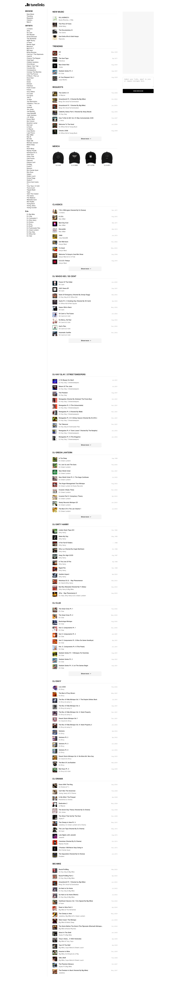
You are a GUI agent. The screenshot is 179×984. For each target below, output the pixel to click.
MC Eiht (29, 139)
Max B (29, 137)
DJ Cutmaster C (32, 218)
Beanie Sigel (31, 44)
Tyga (28, 192)
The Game (30, 196)
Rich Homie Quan (32, 170)
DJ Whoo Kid (31, 234)
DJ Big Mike (31, 214)
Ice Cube (30, 93)
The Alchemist (31, 38)
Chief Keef (30, 60)
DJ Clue (29, 216)
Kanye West (31, 119)
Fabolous (30, 86)
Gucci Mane (31, 91)
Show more (85, 139)
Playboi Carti (31, 162)
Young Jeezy (31, 205)
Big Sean (30, 50)
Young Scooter (32, 207)
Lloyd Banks (31, 131)
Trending (30, 16)
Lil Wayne (30, 129)
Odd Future (30, 158)
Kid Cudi (29, 125)
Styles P (29, 180)
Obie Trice (30, 154)
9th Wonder (31, 34)
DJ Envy (29, 224)
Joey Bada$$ (31, 113)
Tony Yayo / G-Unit (33, 186)
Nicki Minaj (30, 148)
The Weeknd (31, 198)
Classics (29, 20)
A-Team (29, 42)
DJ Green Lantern (33, 230)
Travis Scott (31, 188)
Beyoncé (30, 46)
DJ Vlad (29, 236)
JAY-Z (29, 97)
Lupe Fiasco (31, 133)
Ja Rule (29, 99)
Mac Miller (30, 135)
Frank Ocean (31, 88)
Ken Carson (30, 121)
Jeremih (29, 107)
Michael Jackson (32, 143)
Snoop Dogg (31, 178)
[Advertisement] (85, 187)
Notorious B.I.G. (32, 152)
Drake (29, 82)
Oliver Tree (30, 156)
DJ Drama (30, 222)
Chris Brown (31, 64)
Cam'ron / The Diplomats (35, 54)
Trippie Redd (31, 190)
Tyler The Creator (33, 194)
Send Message (138, 91)
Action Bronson (32, 36)
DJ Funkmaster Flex (33, 228)
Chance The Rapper (33, 58)
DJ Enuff (30, 226)
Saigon (29, 174)
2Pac (28, 31)
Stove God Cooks (33, 182)
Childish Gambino (32, 62)
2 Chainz (30, 29)
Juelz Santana (31, 115)
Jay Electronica (32, 101)
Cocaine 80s (31, 68)
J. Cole (29, 105)
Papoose (30, 160)
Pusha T (29, 166)
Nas (28, 146)
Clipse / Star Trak (32, 66)
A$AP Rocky (31, 40)
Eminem (29, 84)
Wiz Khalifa (30, 202)
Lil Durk (29, 127)
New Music (30, 14)
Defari (29, 80)
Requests (30, 18)
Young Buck (31, 203)
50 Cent (29, 33)
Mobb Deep (31, 145)
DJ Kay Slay (31, 232)
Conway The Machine (34, 72)
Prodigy (29, 164)
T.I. (28, 184)
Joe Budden (31, 111)
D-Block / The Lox (33, 76)
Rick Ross (30, 172)
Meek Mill (30, 141)
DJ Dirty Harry (31, 220)
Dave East (30, 78)
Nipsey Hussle (31, 150)
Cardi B (29, 56)
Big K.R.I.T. (30, 48)
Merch (29, 22)
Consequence (31, 70)
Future (29, 89)
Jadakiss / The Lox (33, 103)
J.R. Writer (30, 117)
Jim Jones (30, 109)
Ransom (29, 168)
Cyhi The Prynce (32, 74)
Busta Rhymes (31, 52)
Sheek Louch (31, 176)
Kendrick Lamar (32, 123)
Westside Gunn (32, 200)
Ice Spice (30, 95)
